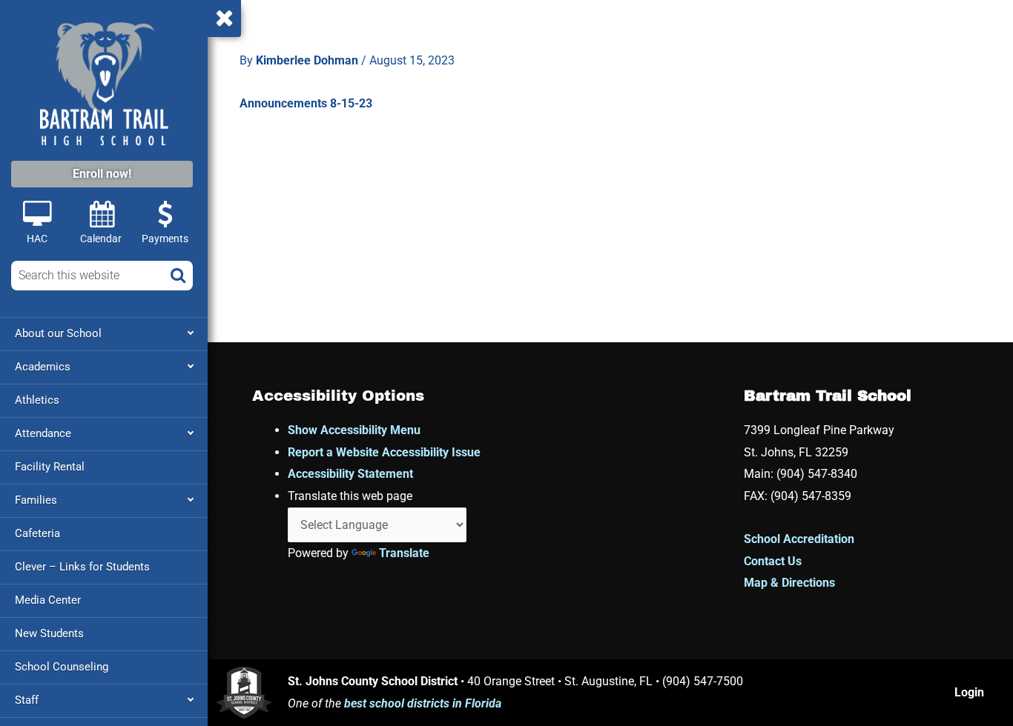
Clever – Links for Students (82, 566)
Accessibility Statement (350, 474)
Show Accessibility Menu (354, 430)
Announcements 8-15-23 (306, 103)
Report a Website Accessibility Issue (384, 452)
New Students (49, 633)
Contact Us (773, 561)
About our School (58, 333)
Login (969, 692)
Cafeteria (37, 533)
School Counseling (61, 666)
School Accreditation (799, 539)
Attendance (43, 433)
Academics (42, 366)
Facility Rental (50, 466)
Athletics (37, 400)
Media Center (48, 600)
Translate (404, 553)
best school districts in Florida (422, 703)
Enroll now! (102, 174)
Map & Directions (789, 583)
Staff (27, 700)
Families (36, 500)
